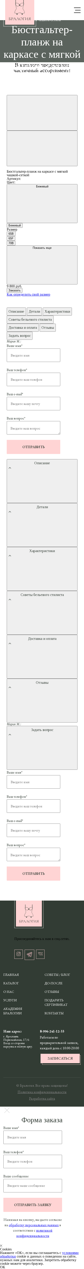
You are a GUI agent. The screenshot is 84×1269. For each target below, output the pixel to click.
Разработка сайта (42, 1098)
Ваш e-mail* (15, 394)
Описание (16, 311)
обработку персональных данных (34, 1225)
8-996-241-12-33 (52, 1031)
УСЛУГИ (10, 1000)
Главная (11, 974)
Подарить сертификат (56, 1002)
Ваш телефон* (17, 370)
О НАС (8, 991)
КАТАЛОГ (11, 983)
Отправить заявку (33, 1204)
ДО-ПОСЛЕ (53, 983)
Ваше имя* (14, 345)
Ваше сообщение (16, 1176)
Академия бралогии (12, 1011)
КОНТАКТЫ (54, 1013)
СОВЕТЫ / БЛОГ (57, 974)
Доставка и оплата (23, 327)
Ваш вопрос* (16, 418)
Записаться (60, 1058)
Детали (34, 311)
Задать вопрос (20, 336)
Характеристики (57, 311)
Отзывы (47, 327)
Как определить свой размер (28, 294)
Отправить (33, 447)
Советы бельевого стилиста (30, 319)
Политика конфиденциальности (42, 1092)
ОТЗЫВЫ (52, 991)
